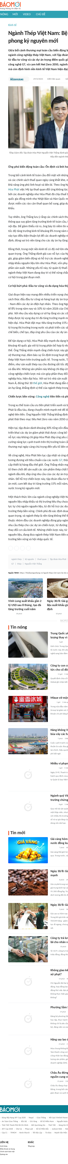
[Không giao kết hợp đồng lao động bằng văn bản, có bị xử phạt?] (28, 981)
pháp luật (29, 1129)
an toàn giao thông (10, 1121)
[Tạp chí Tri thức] (53, 702)
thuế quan (42, 559)
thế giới (37, 383)
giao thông (41, 1118)
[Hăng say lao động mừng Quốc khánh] (28, 1051)
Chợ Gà (19, 1129)
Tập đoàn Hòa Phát (58, 559)
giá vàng (33, 1121)
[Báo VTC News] (54, 947)
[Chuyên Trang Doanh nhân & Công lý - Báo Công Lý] (11, 614)
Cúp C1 (4, 1133)
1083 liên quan (53, 79)
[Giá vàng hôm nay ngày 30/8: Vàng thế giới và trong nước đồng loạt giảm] (28, 850)
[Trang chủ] (10, 5)
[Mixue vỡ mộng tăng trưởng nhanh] (28, 709)
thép (19, 564)
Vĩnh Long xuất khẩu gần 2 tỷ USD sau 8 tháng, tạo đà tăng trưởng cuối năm (24, 605)
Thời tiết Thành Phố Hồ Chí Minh (15, 1125)
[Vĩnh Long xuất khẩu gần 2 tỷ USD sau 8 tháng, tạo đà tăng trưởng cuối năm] (25, 588)
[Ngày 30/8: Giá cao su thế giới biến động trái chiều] (28, 916)
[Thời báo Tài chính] (50, 614)
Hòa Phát (13, 189)
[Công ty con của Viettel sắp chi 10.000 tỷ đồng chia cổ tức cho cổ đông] (28, 677)
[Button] (26, 79)
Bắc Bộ (24, 1121)
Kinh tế (12, 25)
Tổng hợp (31, 1146)
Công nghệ (42, 396)
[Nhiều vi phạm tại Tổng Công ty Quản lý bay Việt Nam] (28, 775)
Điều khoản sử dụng (7, 1149)
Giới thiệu (3, 1146)
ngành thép (16, 559)
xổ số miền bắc (42, 1129)
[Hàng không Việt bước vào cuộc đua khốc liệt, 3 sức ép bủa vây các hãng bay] (28, 741)
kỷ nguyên (29, 559)
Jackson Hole (57, 1129)
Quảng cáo (4, 1154)
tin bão (48, 1133)
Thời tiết (52, 1125)
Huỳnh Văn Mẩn (60, 1133)
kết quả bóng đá (38, 1125)
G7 (60, 460)
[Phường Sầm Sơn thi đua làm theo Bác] (28, 1018)
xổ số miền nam (47, 1121)
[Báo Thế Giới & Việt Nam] (53, 1081)
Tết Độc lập (37, 1133)
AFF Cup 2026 (7, 1129)
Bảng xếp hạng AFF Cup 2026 (14, 1118)
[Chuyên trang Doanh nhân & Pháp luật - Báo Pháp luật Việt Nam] (54, 805)
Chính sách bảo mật (7, 1152)
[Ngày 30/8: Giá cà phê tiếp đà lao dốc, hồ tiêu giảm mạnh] (28, 882)
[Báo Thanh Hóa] (54, 1012)
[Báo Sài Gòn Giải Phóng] (54, 768)
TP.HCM (13, 1133)
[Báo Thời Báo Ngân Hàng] (16, 79)
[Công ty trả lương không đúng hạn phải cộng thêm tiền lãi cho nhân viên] (28, 949)
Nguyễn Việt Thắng (33, 564)
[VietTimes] (53, 674)
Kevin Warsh (24, 1133)
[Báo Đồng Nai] (54, 1044)
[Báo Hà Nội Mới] (54, 642)
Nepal (31, 1118)
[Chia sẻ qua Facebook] (10, 548)
